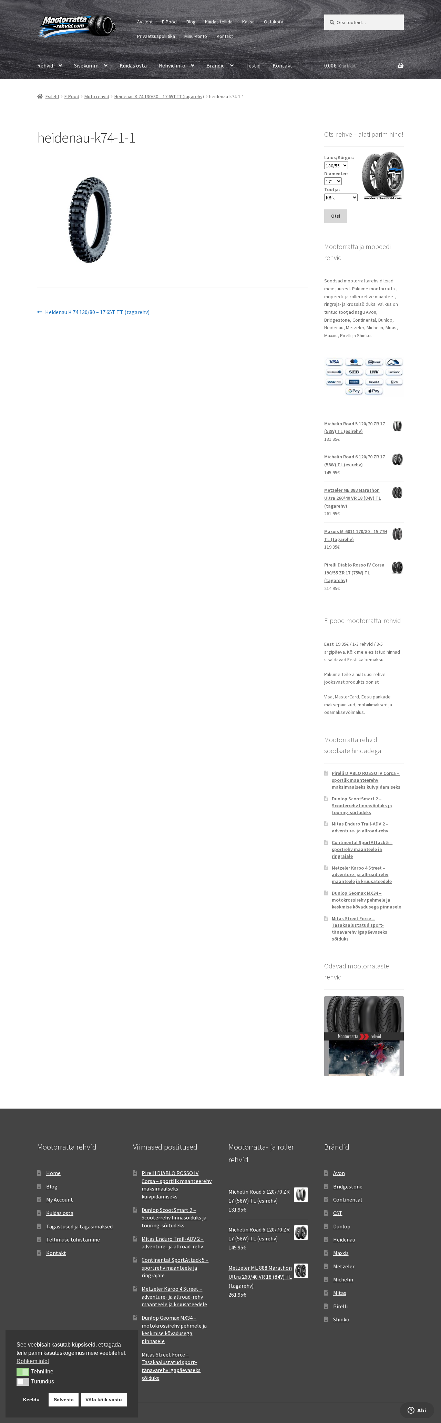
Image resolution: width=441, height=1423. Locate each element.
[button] (23, 1371)
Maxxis (341, 1252)
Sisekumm (86, 65)
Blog (191, 22)
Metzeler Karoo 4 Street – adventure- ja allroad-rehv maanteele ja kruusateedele (362, 875)
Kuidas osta (133, 65)
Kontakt (225, 36)
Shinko (341, 1319)
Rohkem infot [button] (33, 1361)
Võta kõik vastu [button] (103, 1399)
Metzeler (344, 1266)
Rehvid (45, 65)
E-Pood (169, 22)
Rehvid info (172, 65)
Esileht (52, 96)
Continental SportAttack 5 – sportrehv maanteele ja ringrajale (362, 849)
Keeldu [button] (31, 1399)
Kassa (248, 22)
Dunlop (341, 1226)
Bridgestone (347, 1186)
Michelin (343, 1279)
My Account (59, 1199)
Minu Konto (195, 36)
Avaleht (145, 22)
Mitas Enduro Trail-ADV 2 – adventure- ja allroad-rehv (360, 827)
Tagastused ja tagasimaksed (79, 1226)
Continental (347, 1199)
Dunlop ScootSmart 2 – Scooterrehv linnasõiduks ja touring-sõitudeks (362, 806)
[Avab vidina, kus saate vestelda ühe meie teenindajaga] (417, 1411)
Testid (253, 65)
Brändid (215, 65)
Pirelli (340, 1306)
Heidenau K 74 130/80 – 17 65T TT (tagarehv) (159, 96)
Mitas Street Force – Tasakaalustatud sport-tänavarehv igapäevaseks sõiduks (359, 928)
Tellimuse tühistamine (73, 1239)
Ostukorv (273, 22)
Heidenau (344, 1239)
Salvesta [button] (64, 1399)
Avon (339, 1173)
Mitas (339, 1292)
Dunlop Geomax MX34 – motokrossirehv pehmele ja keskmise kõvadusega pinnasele (366, 900)
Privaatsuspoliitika (156, 36)
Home (53, 1173)
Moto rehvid (96, 96)
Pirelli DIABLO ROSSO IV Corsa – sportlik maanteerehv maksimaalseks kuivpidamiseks (366, 780)
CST (337, 1212)
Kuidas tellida (219, 22)
